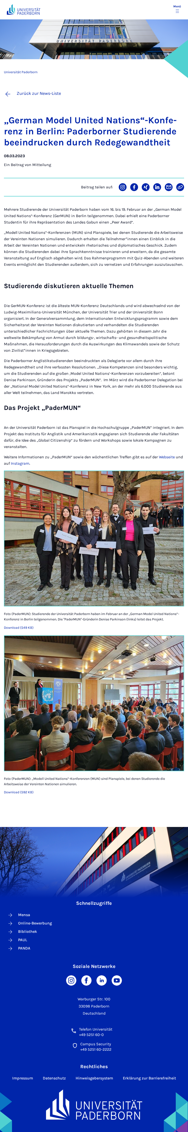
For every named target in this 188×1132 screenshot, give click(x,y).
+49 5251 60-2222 (95, 1049)
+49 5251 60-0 (91, 1034)
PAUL (22, 939)
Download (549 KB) (19, 628)
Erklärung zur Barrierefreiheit (149, 1078)
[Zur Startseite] (23, 9)
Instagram (20, 463)
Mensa (24, 914)
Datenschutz (54, 1078)
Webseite (167, 457)
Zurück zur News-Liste (39, 93)
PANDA (24, 948)
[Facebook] (86, 980)
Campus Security (95, 1044)
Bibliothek (27, 931)
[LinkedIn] (101, 980)
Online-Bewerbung (35, 923)
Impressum (22, 1078)
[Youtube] (117, 980)
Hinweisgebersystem (94, 1078)
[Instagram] (71, 980)
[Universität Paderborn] (94, 1105)
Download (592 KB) (19, 792)
